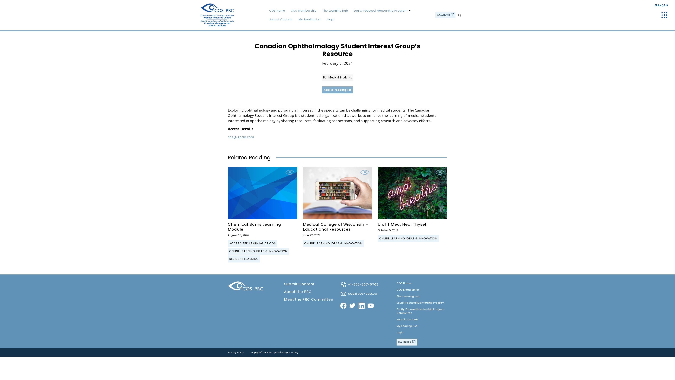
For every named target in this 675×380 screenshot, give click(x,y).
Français (661, 5)
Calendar (444, 15)
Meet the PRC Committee (308, 299)
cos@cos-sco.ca (362, 293)
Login (330, 19)
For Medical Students (337, 77)
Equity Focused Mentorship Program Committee (421, 311)
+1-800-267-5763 (363, 284)
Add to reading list (337, 90)
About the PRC (298, 291)
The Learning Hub (335, 11)
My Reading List (309, 19)
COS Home (277, 11)
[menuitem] (277, 10)
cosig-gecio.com (241, 137)
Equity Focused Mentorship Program (380, 11)
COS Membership (304, 11)
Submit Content (281, 19)
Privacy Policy (236, 352)
